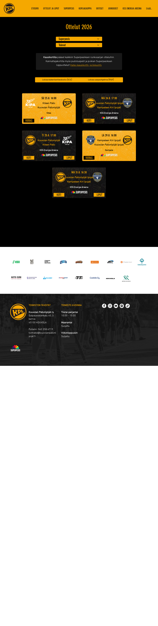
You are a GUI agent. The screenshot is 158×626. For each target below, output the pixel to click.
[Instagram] (110, 306)
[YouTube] (116, 306)
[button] (113, 8)
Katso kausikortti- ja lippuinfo (86, 65)
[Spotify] (122, 306)
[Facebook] (104, 306)
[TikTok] (127, 306)
